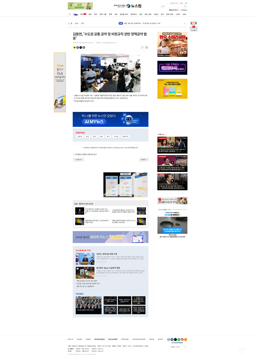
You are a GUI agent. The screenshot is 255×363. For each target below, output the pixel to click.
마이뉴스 (184, 10)
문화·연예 (169, 14)
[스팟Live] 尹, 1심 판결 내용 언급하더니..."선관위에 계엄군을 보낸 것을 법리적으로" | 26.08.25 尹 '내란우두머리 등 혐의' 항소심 (172, 187)
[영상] (172, 145)
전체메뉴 (70, 14)
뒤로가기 (79, 159)
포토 (90, 14)
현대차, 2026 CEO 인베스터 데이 (124, 300)
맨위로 (143, 159)
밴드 (83, 47)
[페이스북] (172, 339)
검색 (185, 6)
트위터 (80, 47)
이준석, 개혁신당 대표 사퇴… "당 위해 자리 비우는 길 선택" (110, 310)
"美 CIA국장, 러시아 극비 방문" (87, 281)
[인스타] (182, 339)
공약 (108, 136)
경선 (94, 136)
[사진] (85, 258)
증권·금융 (148, 14)
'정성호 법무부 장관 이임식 (85, 310)
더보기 (184, 23)
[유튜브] (168, 339)
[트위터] (175, 339)
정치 (95, 14)
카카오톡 (74, 47)
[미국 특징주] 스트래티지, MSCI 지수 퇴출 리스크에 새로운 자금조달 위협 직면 (97, 211)
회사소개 (70, 339)
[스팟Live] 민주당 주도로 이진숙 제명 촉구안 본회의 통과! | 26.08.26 (172, 150)
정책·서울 (103, 14)
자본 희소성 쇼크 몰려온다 (85, 286)
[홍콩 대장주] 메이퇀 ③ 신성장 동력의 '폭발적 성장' (96, 221)
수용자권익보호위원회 (138, 339)
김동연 (79, 136)
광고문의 (160, 339)
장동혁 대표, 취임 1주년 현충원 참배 (124, 310)
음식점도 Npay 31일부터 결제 (108, 268)
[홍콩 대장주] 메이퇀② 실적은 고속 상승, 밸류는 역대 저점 (123, 221)
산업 (140, 14)
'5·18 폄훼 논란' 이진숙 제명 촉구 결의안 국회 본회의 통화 (138, 300)
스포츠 (178, 14)
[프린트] (146, 47)
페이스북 (77, 47)
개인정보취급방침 (99, 339)
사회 (115, 14)
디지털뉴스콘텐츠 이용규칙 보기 (86, 154)
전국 (162, 14)
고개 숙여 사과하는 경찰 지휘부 (110, 300)
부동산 (156, 14)
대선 (87, 136)
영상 (81, 14)
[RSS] (185, 339)
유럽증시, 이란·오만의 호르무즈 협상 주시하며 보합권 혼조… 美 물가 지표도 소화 (149, 23)
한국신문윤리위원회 (177, 343)
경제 (110, 14)
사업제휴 (88, 339)
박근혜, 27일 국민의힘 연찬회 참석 (88, 283)
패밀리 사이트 (175, 347)
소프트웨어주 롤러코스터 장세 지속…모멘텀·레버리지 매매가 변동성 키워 (123, 211)
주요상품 (79, 339)
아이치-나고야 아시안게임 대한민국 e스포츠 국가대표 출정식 (138, 310)
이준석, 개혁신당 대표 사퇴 (106, 254)
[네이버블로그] (178, 339)
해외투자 (134, 14)
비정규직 (125, 136)
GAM (184, 14)
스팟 (161, 134)
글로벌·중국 (124, 14)
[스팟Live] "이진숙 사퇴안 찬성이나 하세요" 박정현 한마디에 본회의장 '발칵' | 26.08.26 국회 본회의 (171, 168)
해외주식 (173, 10)
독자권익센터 (125, 339)
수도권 (116, 136)
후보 (101, 136)
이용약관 (151, 339)
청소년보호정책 (112, 339)
